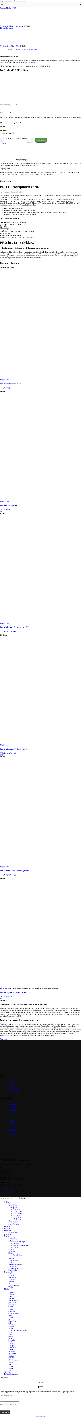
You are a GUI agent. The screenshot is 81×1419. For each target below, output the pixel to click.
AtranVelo (11, 1295)
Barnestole (12, 1238)
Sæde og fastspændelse (20, 1245)
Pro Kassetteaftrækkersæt (11, 384)
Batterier (11, 1274)
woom (10, 1368)
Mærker (11, 1132)
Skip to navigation (6, 1)
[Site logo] (40, 8)
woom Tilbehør (13, 1268)
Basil (10, 1296)
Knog (10, 1332)
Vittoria (10, 1366)
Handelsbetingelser (14, 1090)
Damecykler (12, 1104)
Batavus (11, 1298)
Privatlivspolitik (13, 1091)
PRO (1, 388)
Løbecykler (16, 1209)
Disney (10, 1315)
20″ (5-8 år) (16, 1215)
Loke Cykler (9, 1192)
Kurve (10, 1253)
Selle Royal (12, 1353)
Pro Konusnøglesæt (8, 505)
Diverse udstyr (13, 1270)
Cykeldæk (11, 1276)
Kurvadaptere (17, 1255)
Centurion (11, 1312)
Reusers (11, 1088)
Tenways (11, 1363)
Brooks (10, 1310)
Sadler (10, 1262)
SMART (11, 1357)
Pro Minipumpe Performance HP (14, 627)
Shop (10, 1136)
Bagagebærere (13, 1240)
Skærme (11, 1281)
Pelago (10, 1338)
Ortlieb (10, 1336)
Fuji (9, 1323)
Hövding (11, 1329)
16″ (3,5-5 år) (17, 1213)
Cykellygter (12, 1249)
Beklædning (12, 1123)
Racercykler (12, 1110)
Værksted (11, 1084)
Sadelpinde (8, 996)
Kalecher (16, 1243)
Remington (12, 1347)
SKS (10, 1355)
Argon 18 (11, 1293)
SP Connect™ (13, 1361)
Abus (10, 1291)
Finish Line (12, 1321)
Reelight (11, 1346)
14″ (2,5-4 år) (17, 1211)
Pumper (6, 631)
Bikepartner (12, 1304)
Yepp (10, 1370)
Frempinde (12, 1277)
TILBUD (11, 1134)
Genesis (11, 1327)
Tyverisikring (12, 1266)
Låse (10, 1257)
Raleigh (11, 1344)
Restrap (11, 1349)
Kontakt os (12, 1082)
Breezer (11, 1308)
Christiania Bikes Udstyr (16, 1242)
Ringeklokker (13, 1260)
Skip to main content (19, 1)
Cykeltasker (12, 1251)
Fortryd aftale (40, 1416)
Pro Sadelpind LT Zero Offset (13, 992)
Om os (10, 1080)
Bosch (10, 1306)
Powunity (11, 1340)
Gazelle (11, 1325)
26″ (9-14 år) (17, 1219)
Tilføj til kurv (41, 140)
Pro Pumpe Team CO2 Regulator (14, 871)
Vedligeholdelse (13, 1285)
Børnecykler (12, 1106)
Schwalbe (11, 1351)
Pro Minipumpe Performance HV (14, 749)
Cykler (10, 1137)
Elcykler (11, 1119)
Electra (10, 1317)
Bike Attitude (12, 1302)
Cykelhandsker (13, 1232)
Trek (9, 1364)
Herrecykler (12, 1102)
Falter (10, 1319)
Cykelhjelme (12, 1124)
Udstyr (10, 1126)
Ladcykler (11, 1121)
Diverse (15, 1247)
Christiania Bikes (14, 1313)
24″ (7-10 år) (17, 1217)
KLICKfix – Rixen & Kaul (17, 1330)
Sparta (10, 1359)
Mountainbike (13, 1108)
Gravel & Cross (13, 1225)
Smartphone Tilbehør (15, 1264)
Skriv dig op (5, 1412)
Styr (9, 1283)
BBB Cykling (13, 1300)
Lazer (10, 1334)
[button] (4, 380)
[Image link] (16, 1071)
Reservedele (12, 1130)
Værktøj (7, 388)
